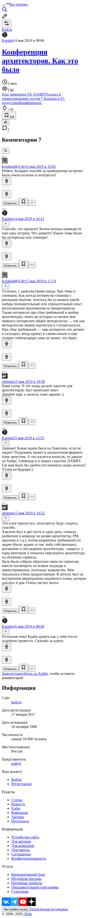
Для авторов (21, 841)
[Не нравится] (6, 194)
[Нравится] (6, 181)
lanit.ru (16, 702)
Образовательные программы (35, 887)
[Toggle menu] (4, 5)
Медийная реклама (26, 879)
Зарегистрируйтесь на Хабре (25, 674)
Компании (19, 813)
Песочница (20, 821)
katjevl (16, 763)
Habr (27, 914)
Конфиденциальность (28, 858)
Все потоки (18, 4)
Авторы (17, 817)
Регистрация (21, 784)
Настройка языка (16, 909)
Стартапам (19, 891)
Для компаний (22, 846)
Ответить (10, 203)
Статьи (17, 800)
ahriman (8, 382)
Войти (16, 780)
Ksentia (7, 40)
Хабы (15, 808)
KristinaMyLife (13, 167)
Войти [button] (7, 30)
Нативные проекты (26, 883)
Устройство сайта (25, 837)
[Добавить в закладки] (23, 202)
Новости (18, 804)
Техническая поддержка (49, 909)
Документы (20, 850)
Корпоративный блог (28, 874)
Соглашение (21, 854)
